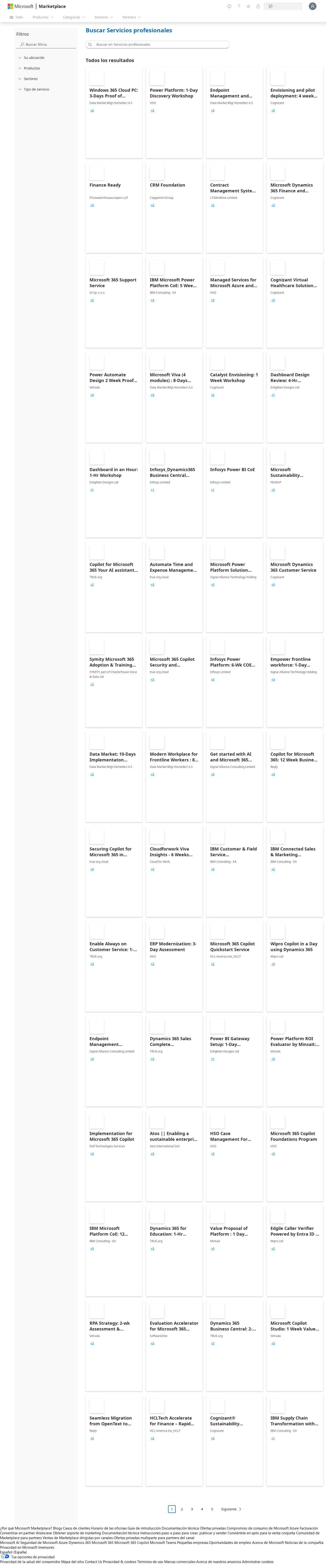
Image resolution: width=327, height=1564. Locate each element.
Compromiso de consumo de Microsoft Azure (263, 1528)
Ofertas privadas (213, 1528)
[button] (89, 44)
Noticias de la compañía (304, 1542)
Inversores (46, 1547)
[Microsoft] (21, 6)
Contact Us (93, 1561)
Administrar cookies (257, 1561)
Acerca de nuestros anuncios (218, 1561)
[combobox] (159, 44)
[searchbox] (51, 44)
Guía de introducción (144, 1528)
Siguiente (229, 1509)
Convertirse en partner (17, 1532)
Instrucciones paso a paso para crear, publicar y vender (183, 1532)
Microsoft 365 (102, 1542)
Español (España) (13, 1552)
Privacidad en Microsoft (18, 1547)
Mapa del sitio (72, 1561)
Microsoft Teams (163, 1542)
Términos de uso (150, 1561)
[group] (92, 110)
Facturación (309, 1528)
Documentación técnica (180, 1528)
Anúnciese (44, 1532)
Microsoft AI (9, 1542)
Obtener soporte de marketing (77, 1532)
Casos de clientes (76, 1528)
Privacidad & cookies (119, 1561)
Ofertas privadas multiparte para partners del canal (154, 1537)
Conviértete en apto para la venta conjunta (261, 1532)
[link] (114, 112)
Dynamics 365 (80, 1542)
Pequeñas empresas (192, 1542)
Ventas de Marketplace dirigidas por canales (78, 1537)
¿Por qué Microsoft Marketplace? (26, 1528)
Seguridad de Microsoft (39, 1542)
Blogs (57, 1528)
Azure (63, 1542)
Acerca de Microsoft (268, 1542)
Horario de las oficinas (109, 1528)
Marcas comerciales (179, 1561)
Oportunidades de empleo (230, 1542)
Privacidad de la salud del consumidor (30, 1561)
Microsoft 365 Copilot (131, 1542)
